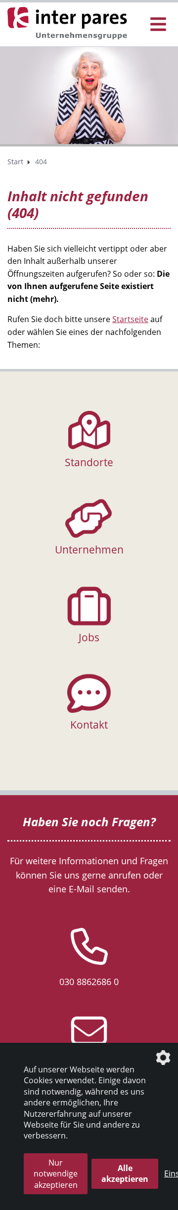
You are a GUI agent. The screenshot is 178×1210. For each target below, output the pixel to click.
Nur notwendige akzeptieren (56, 1173)
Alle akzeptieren (124, 1173)
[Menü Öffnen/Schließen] (158, 24)
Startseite (130, 319)
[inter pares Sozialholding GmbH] (69, 23)
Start (15, 161)
